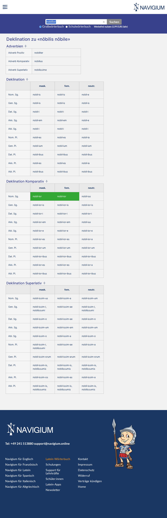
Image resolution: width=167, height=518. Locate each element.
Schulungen (53, 464)
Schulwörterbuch (79, 26)
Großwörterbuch (53, 26)
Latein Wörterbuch (58, 459)
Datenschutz (86, 470)
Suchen (114, 22)
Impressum (85, 464)
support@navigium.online (52, 443)
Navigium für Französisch (21, 464)
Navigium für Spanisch (19, 475)
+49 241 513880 (22, 443)
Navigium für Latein (17, 470)
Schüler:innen (54, 479)
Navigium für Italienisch (20, 481)
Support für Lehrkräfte (53, 472)
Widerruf (84, 475)
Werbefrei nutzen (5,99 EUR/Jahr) (111, 27)
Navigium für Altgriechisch (22, 486)
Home (82, 486)
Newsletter (53, 490)
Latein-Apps (53, 484)
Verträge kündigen (90, 481)
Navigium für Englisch (19, 459)
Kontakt (83, 459)
